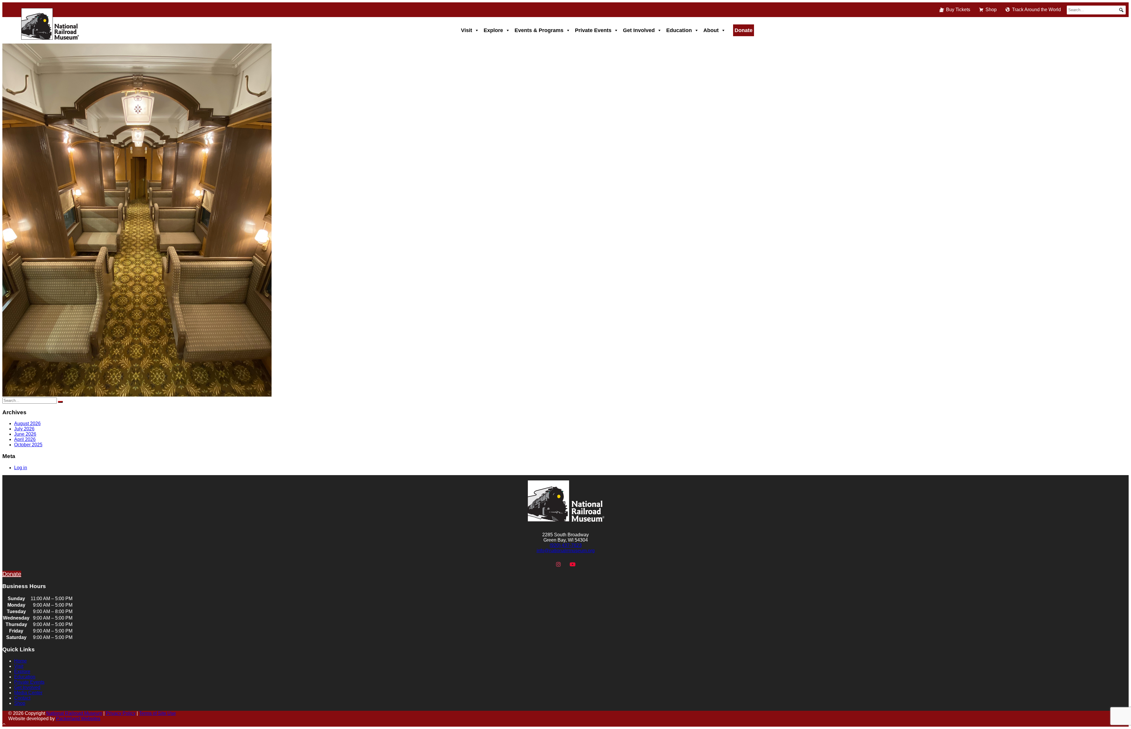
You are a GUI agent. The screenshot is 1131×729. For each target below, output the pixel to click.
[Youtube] (573, 564)
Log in (20, 467)
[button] (1121, 10)
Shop (991, 9)
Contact (22, 697)
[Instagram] (558, 564)
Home (20, 660)
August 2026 (27, 423)
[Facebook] (545, 564)
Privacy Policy (120, 713)
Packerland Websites (78, 718)
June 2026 (25, 434)
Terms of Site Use (157, 713)
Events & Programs (539, 30)
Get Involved (639, 30)
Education (679, 30)
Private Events (593, 30)
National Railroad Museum (74, 713)
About (711, 30)
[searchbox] (1096, 10)
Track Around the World (1036, 9)
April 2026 (25, 439)
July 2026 (24, 428)
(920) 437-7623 (566, 545)
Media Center (28, 692)
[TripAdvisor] (587, 564)
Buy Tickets (958, 9)
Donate (744, 30)
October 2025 (28, 444)
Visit (466, 30)
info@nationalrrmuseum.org (566, 550)
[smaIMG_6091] (137, 394)
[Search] (60, 402)
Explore (493, 30)
